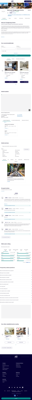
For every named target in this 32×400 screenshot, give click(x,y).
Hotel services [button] (5, 143)
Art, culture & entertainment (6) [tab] (16, 120)
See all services (26, 149)
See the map (9, 15)
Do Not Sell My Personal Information (16, 391)
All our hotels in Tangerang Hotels (7, 347)
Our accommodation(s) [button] (7, 43)
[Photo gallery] (16, 6)
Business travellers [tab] (15, 250)
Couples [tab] (21, 250)
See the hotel (9, 342)
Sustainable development (5, 368)
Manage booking (4, 380)
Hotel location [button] (5, 91)
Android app (17, 376)
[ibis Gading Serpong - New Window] (21, 331)
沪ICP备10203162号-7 (18, 393)
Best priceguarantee (29, 10)
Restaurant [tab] (4, 159)
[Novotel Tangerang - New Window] (9, 331)
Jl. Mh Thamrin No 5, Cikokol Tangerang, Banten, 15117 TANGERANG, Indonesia (19, 14)
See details (8, 181)
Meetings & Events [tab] (26, 159)
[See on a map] (16, 102)
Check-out (18, 46)
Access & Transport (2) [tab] (6, 120)
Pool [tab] (15, 159)
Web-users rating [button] (5, 244)
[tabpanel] (16, 73)
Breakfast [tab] (12, 159)
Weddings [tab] (16, 161)
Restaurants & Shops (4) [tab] (25, 120)
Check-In (3, 46)
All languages (4, 376)
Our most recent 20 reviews (6, 237)
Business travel (18, 364)
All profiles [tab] (5, 250)
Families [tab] (10, 250)
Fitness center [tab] (20, 159)
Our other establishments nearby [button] (10, 324)
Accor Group (4, 364)
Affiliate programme (4, 369)
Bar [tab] (8, 159)
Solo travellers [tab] (26, 250)
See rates (16, 398)
